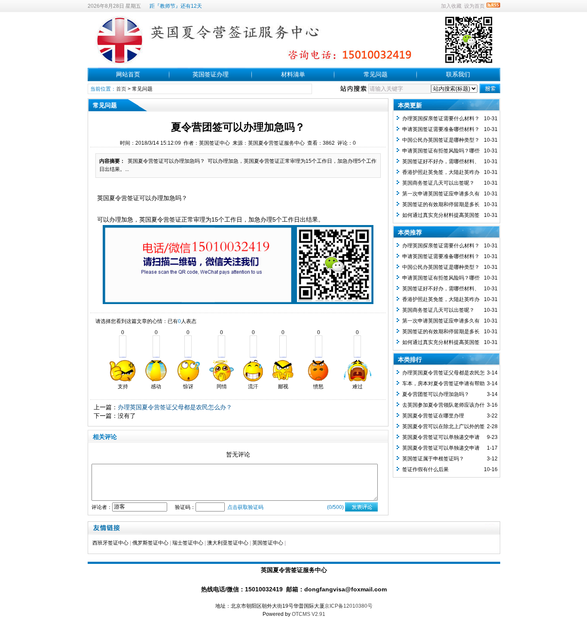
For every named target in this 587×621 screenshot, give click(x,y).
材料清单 (293, 74)
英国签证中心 (267, 543)
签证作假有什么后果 (425, 469)
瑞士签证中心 (187, 543)
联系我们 (458, 74)
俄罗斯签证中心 (150, 543)
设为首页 (474, 6)
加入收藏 (451, 6)
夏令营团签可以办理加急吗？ (435, 394)
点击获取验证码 (245, 507)
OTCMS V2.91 (308, 614)
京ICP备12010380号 (348, 606)
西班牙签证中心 (110, 543)
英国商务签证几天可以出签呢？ (438, 183)
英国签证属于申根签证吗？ (433, 459)
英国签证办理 (211, 74)
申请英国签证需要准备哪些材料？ (441, 129)
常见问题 (376, 74)
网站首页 (128, 74)
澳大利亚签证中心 (227, 543)
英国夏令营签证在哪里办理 (433, 416)
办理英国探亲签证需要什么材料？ (441, 119)
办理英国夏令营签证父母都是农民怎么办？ (175, 407)
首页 (121, 89)
